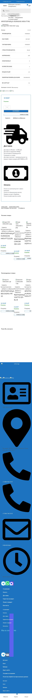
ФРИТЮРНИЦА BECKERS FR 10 (7, 293)
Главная (3, 14)
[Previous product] (2, 19)
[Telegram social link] (30, 1)
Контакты (6, 605)
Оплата (5, 592)
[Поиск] (3, 10)
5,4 (29, 83)
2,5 (29, 72)
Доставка (6, 595)
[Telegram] (3, 583)
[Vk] (7, 655)
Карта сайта (6, 670)
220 (29, 55)
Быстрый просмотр (6, 229)
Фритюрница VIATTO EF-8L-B (19, 297)
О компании (6, 589)
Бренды (5, 666)
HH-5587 (28, 39)
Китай (28, 50)
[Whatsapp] (7, 583)
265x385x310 (27, 77)
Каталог (5, 660)
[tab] (4, 207)
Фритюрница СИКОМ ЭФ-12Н (19, 241)
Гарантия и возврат (8, 599)
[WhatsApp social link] (28, 1)
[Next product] (5, 19)
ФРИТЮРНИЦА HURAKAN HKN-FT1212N (7, 236)
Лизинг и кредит (7, 602)
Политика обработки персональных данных (15, 676)
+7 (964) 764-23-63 (20, 1)
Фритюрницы (5, 16)
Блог (4, 663)
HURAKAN (27, 33)
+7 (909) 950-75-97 (6, 1)
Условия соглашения (9, 673)
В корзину (16, 111)
